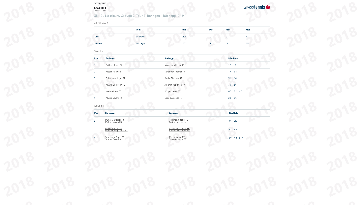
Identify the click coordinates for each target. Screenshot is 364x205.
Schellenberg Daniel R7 (116, 131)
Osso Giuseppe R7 (173, 98)
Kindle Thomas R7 (173, 78)
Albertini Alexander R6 (175, 85)
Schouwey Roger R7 (115, 78)
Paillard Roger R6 (114, 65)
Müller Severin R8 (114, 98)
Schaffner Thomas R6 (175, 72)
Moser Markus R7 (114, 72)
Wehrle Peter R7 (113, 91)
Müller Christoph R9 (115, 85)
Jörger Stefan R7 (172, 91)
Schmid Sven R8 (113, 139)
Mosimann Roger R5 (174, 65)
